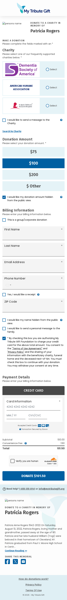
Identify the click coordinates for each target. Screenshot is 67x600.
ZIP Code (10, 302)
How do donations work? (33, 579)
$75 (33, 151)
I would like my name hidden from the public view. (32, 321)
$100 (33, 163)
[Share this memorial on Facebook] (7, 561)
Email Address (14, 262)
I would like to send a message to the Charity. (28, 121)
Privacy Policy (33, 584)
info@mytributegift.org (51, 488)
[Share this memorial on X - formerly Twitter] (15, 561)
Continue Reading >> (16, 550)
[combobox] (8, 285)
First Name (12, 229)
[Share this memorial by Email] (23, 561)
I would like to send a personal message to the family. (33, 330)
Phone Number (15, 278)
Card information (19, 401)
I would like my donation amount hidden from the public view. (30, 198)
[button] (61, 123)
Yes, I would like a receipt (21, 294)
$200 (33, 174)
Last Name (12, 246)
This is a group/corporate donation (27, 219)
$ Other (34, 186)
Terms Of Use (34, 590)
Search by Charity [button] (11, 131)
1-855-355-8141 (27, 488)
